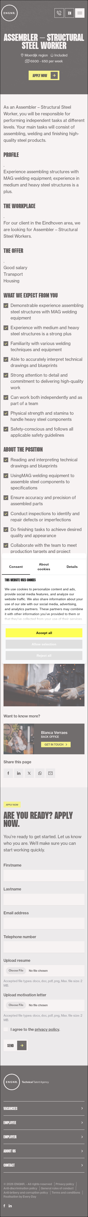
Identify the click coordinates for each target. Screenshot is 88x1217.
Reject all (44, 655)
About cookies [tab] (44, 566)
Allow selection (44, 644)
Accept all (44, 633)
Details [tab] (72, 567)
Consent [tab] (16, 567)
